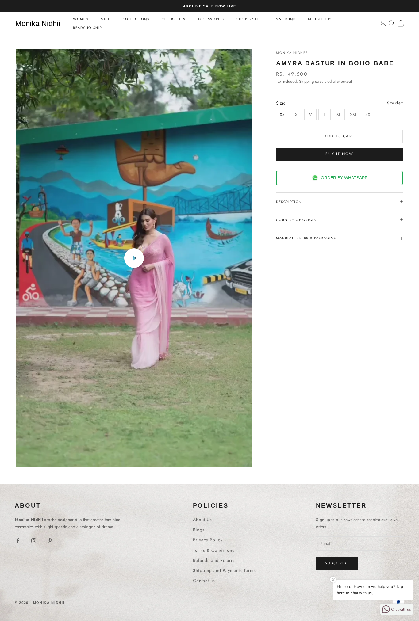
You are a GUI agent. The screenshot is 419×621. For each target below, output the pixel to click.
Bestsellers (320, 19)
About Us (202, 519)
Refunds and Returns (214, 560)
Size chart (395, 103)
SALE (105, 19)
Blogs (199, 530)
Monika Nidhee (292, 52)
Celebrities (173, 19)
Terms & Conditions (213, 550)
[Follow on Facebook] (18, 541)
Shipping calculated (315, 81)
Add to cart (339, 136)
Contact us (204, 580)
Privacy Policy (208, 540)
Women (81, 19)
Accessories (211, 19)
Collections (136, 19)
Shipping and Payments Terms (224, 570)
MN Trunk (286, 19)
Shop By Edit (249, 19)
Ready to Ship (87, 27)
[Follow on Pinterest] (50, 541)
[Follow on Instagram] (34, 541)
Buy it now (339, 154)
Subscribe (337, 563)
